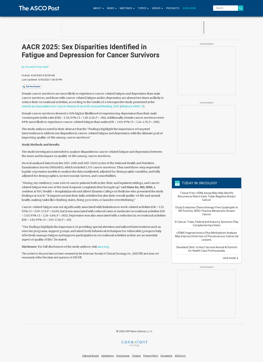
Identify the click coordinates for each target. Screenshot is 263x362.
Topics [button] (142, 8)
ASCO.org (180, 355)
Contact (136, 355)
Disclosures (123, 355)
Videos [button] (156, 8)
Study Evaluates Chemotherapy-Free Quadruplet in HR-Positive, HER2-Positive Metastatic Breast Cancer (206, 211)
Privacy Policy (150, 355)
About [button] (97, 8)
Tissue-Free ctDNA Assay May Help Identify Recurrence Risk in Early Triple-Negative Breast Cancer (207, 196)
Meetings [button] (126, 8)
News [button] (111, 8)
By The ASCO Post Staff (35, 66)
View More (229, 258)
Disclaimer (166, 355)
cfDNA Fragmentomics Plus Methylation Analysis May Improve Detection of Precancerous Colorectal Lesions (206, 236)
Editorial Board (90, 355)
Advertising (107, 355)
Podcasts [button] (172, 8)
